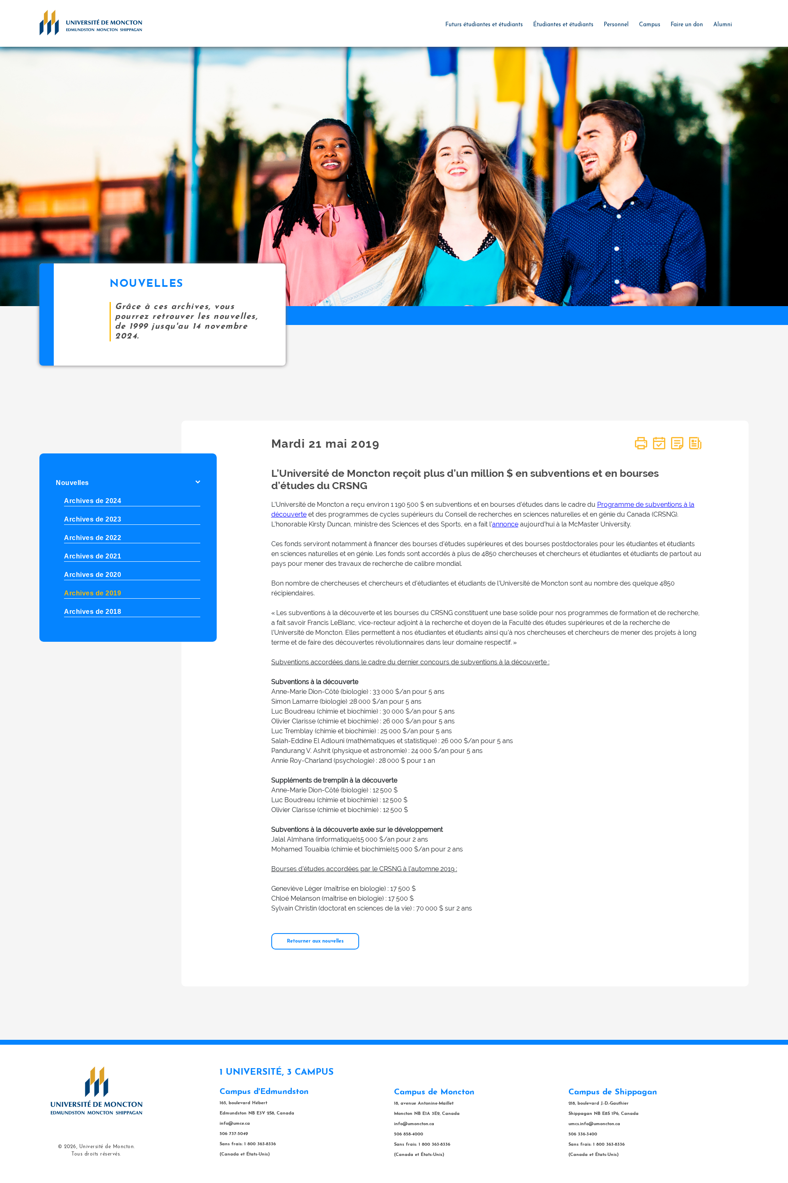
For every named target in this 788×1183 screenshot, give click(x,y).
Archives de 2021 (92, 556)
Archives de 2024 (92, 500)
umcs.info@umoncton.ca (594, 1124)
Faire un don (687, 25)
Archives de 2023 (92, 519)
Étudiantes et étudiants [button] (563, 25)
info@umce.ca (235, 1123)
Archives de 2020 (92, 574)
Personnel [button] (616, 25)
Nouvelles (72, 482)
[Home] (90, 22)
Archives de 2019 (92, 593)
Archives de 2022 (92, 537)
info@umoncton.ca (414, 1124)
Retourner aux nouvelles (315, 941)
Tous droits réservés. (96, 1154)
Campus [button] (649, 25)
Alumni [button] (722, 25)
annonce (505, 524)
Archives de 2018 (92, 611)
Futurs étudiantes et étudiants (484, 25)
